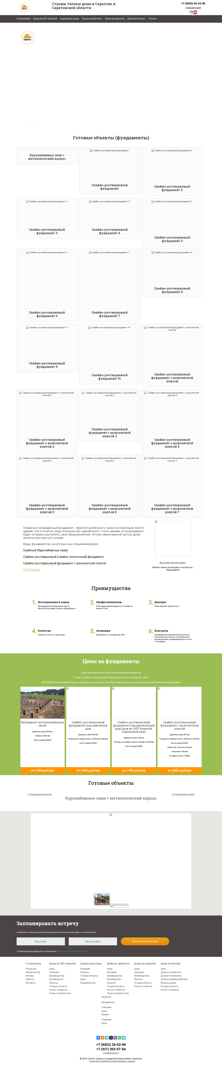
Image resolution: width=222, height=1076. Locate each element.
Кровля (105, 1014)
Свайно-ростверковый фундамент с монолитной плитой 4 (172, 443)
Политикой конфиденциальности (73, 951)
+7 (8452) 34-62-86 (193, 3)
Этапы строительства (60, 993)
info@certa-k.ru (111, 1053)
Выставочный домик (173, 562)
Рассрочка (31, 969)
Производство (56, 979)
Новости (30, 979)
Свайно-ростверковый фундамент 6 (47, 314)
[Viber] (115, 1038)
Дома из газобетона (171, 972)
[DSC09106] (102, 899)
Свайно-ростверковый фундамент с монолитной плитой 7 (172, 508)
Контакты (30, 983)
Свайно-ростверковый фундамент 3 (47, 231)
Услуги (152, 18)
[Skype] (123, 1038)
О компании (23, 18)
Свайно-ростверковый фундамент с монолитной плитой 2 (47, 443)
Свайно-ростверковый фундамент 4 (110, 231)
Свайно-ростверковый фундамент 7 (110, 314)
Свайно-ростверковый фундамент (110, 186)
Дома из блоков (136, 18)
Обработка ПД (33, 972)
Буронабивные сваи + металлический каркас (47, 156)
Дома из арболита (92, 18)
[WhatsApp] (119, 1038)
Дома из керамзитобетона (174, 979)
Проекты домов (168, 983)
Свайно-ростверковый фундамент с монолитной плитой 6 (110, 508)
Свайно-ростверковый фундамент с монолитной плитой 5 (47, 508)
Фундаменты (108, 1002)
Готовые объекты (58, 986)
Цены (52, 969)
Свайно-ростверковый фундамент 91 (110, 376)
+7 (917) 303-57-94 (111, 1049)
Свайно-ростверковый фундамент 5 (172, 239)
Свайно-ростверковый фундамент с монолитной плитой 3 (110, 432)
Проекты (53, 983)
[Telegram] (107, 1038)
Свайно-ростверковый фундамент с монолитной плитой (172, 377)
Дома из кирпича (114, 18)
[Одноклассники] (102, 1038)
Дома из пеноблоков (171, 976)
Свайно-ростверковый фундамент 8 (172, 290)
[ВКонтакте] (98, 1038)
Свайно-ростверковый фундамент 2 (172, 188)
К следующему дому (183, 794)
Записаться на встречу (145, 941)
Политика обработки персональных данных (112, 1061)
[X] (111, 1038)
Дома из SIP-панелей (45, 18)
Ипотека (30, 976)
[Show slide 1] (32, 121)
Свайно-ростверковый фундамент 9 (47, 365)
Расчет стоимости (58, 990)
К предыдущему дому (40, 794)
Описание (54, 972)
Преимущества (56, 976)
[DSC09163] (119, 905)
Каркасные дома (69, 18)
